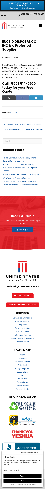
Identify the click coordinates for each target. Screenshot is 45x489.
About (22, 355)
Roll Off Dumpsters (22, 321)
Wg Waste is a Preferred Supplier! (16, 178)
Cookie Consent (22, 386)
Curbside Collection (22, 328)
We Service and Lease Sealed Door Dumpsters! (22, 174)
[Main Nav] (40, 25)
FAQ (22, 375)
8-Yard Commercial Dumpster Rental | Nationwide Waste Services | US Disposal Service (20, 167)
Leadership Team (22, 362)
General (13, 112)
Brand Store (23, 379)
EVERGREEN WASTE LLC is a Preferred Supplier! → (23, 131)
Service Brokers (22, 342)
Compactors (23, 325)
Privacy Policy (22, 382)
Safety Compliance (22, 369)
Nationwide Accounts (22, 335)
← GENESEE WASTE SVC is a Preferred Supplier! (21, 124)
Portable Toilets (22, 332)
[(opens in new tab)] (22, 410)
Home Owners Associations (22, 338)
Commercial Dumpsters (22, 318)
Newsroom (22, 358)
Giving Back (22, 365)
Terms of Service (22, 389)
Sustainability (22, 372)
